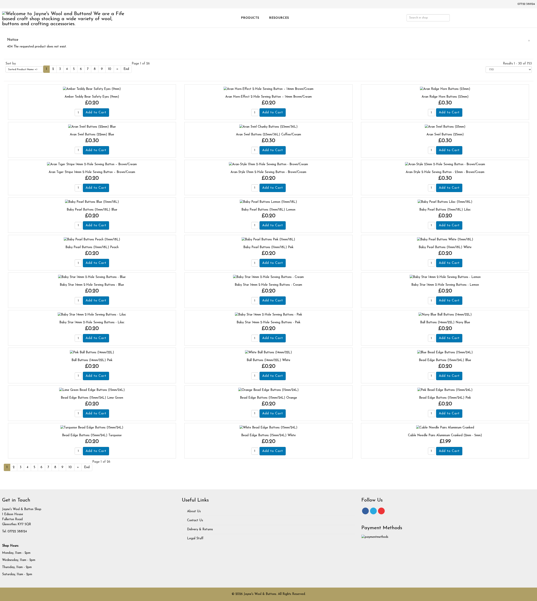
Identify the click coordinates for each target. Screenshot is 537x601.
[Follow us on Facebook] (365, 511)
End (126, 69)
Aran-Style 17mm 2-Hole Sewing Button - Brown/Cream (268, 172)
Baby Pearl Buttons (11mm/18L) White (445, 247)
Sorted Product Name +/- (23, 69)
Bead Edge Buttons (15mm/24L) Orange (268, 397)
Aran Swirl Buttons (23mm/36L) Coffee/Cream (268, 134)
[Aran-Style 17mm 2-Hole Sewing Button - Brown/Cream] (268, 164)
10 (109, 69)
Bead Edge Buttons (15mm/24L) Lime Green (92, 397)
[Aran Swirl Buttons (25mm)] (445, 126)
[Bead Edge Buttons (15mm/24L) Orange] (268, 390)
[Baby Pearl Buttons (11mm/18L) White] (445, 239)
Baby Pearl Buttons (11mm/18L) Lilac (445, 209)
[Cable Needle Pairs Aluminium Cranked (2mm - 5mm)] (445, 427)
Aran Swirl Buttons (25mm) (445, 134)
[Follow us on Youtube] (381, 511)
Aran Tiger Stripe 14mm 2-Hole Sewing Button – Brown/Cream (92, 172)
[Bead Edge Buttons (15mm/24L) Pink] (445, 390)
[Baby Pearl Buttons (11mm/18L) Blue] (92, 202)
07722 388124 (526, 4)
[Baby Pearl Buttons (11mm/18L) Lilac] (445, 202)
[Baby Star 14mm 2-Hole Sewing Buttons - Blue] (92, 277)
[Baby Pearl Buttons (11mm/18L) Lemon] (268, 202)
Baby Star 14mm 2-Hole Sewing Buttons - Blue (92, 285)
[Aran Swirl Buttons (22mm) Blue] (92, 126)
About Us (193, 511)
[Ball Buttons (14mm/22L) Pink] (92, 352)
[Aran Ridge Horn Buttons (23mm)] (445, 89)
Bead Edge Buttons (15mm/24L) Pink (445, 397)
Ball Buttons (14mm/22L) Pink (92, 360)
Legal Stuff (194, 538)
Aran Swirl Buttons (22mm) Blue (92, 134)
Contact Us (194, 520)
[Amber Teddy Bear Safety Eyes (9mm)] (92, 89)
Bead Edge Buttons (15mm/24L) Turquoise (92, 435)
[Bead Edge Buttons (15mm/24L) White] (268, 427)
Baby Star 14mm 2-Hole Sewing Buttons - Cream (268, 285)
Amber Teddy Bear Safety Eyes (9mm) (92, 96)
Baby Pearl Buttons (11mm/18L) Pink (268, 247)
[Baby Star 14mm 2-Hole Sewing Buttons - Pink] (268, 314)
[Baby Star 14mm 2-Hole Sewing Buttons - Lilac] (92, 314)
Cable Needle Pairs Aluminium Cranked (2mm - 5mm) (445, 435)
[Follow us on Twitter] (373, 511)
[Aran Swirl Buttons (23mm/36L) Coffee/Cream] (268, 126)
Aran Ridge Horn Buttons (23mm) (445, 96)
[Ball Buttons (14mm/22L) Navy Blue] (445, 314)
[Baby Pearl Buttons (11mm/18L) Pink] (268, 239)
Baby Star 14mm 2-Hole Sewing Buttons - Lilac (91, 322)
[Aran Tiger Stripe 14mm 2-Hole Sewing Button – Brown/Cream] (92, 164)
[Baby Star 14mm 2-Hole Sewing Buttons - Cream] (268, 277)
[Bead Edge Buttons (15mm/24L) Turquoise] (91, 427)
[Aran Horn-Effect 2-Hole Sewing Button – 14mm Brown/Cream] (268, 89)
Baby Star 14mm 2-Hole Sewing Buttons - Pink (268, 322)
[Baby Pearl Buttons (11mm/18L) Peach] (92, 239)
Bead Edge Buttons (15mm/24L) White (268, 435)
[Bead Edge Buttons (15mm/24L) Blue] (445, 352)
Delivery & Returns (199, 529)
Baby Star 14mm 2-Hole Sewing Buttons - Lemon (445, 285)
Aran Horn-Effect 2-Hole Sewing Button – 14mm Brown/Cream (268, 96)
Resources (279, 18)
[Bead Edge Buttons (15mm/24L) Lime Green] (92, 390)
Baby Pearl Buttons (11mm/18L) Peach (92, 247)
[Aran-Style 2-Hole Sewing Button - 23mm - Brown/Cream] (445, 164)
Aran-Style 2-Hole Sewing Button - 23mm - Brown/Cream (445, 172)
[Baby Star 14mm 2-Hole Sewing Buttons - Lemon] (445, 277)
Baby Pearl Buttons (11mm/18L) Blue (92, 209)
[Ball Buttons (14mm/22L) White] (268, 352)
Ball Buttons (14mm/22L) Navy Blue (445, 322)
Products (250, 18)
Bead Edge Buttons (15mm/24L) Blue (445, 360)
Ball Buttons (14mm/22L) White (268, 360)
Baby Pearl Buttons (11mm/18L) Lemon (268, 209)
